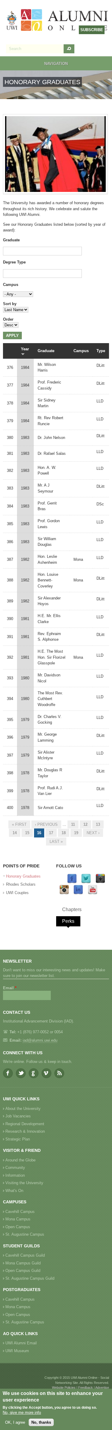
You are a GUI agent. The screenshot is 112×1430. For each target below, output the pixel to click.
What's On (14, 1190)
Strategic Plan (17, 1139)
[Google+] (100, 882)
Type (100, 351)
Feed (59, 1073)
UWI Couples (17, 892)
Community (15, 1167)
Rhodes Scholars (21, 884)
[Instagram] (64, 893)
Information (15, 1175)
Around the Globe (20, 1160)
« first (19, 824)
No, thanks (41, 1422)
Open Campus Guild (22, 1270)
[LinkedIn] (78, 893)
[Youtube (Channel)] (92, 893)
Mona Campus (17, 1219)
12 (85, 824)
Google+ (34, 1073)
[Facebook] (72, 882)
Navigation (56, 63)
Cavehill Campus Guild (25, 1255)
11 (73, 824)
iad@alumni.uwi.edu (40, 1040)
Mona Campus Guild (23, 1263)
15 (27, 833)
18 (64, 833)
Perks (68, 921)
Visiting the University (24, 1183)
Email (9, 988)
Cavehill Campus (20, 1211)
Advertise (102, 1387)
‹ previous (46, 824)
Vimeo (46, 1073)
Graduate (11, 240)
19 (76, 833)
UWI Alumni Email (21, 1343)
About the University (23, 1108)
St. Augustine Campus (24, 1234)
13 (98, 824)
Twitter (21, 1073)
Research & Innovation (25, 1131)
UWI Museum (17, 1351)
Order (8, 319)
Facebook (8, 1073)
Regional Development (24, 1124)
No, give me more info (22, 1412)
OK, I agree (15, 1422)
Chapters (72, 909)
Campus (10, 284)
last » (56, 841)
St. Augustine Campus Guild (29, 1278)
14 (15, 833)
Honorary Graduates (23, 876)
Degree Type (14, 262)
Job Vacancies (18, 1116)
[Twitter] (86, 882)
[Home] (57, 20)
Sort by (9, 304)
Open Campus (17, 1227)
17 (51, 833)
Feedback (85, 1387)
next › (93, 833)
